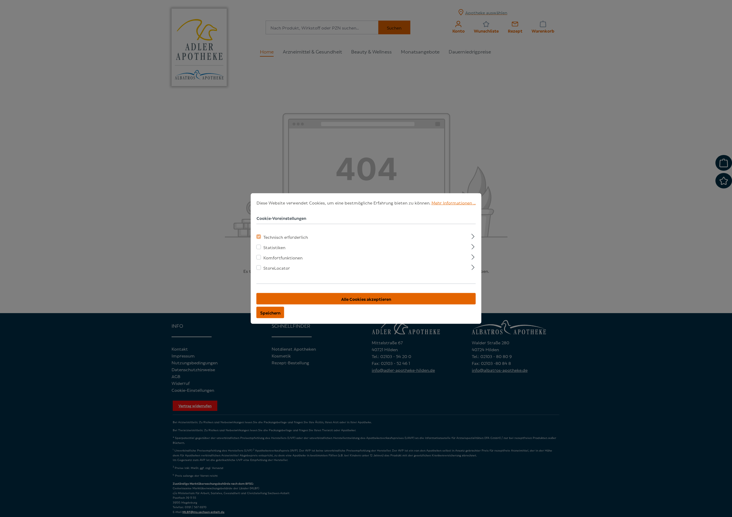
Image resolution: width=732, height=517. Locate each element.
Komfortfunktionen (283, 257)
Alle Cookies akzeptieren (366, 298)
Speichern (270, 312)
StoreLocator (276, 267)
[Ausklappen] (473, 235)
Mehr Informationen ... (453, 202)
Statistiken (274, 247)
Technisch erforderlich (285, 236)
